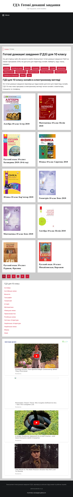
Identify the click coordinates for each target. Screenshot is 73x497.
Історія (53, 68)
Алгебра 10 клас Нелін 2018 (52, 230)
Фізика (23, 75)
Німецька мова (8, 72)
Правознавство (21, 72)
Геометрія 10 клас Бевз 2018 (52, 198)
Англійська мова (17, 68)
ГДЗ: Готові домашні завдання (36, 4)
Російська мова (33, 72)
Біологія (27, 68)
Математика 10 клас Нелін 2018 (52, 124)
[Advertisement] (36, 31)
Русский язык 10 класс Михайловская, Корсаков (51, 266)
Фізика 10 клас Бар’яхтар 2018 (18, 196)
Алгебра (6, 68)
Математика (61, 68)
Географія (36, 68)
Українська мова (61, 72)
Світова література (47, 72)
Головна (6, 49)
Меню (7, 15)
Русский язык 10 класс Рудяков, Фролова (15, 267)
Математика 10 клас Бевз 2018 (18, 233)
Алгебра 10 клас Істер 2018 (16, 123)
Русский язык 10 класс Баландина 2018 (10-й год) (16, 161)
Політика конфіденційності (36, 493)
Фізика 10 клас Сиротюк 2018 (53, 161)
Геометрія (44, 68)
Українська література (11, 75)
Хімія (29, 75)
